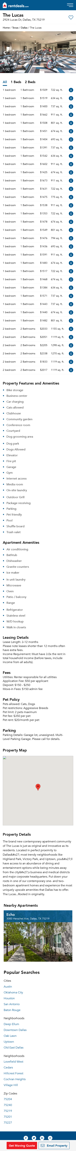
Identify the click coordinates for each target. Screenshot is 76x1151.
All (5, 82)
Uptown (9, 1042)
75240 (8, 1105)
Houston (9, 998)
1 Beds (16, 82)
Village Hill (11, 1085)
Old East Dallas (13, 1047)
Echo (10, 914)
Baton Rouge (12, 1010)
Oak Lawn (10, 1036)
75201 (8, 1117)
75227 (8, 1122)
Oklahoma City (13, 992)
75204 (8, 1099)
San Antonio (12, 1004)
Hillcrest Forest (13, 1073)
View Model (71, 90)
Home (6, 27)
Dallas (24, 27)
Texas (15, 27)
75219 (8, 1111)
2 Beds (30, 82)
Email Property (56, 1145)
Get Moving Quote (22, 1145)
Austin (8, 986)
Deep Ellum (11, 1024)
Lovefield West (13, 1062)
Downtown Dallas (15, 1030)
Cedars (8, 1067)
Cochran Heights (15, 1079)
